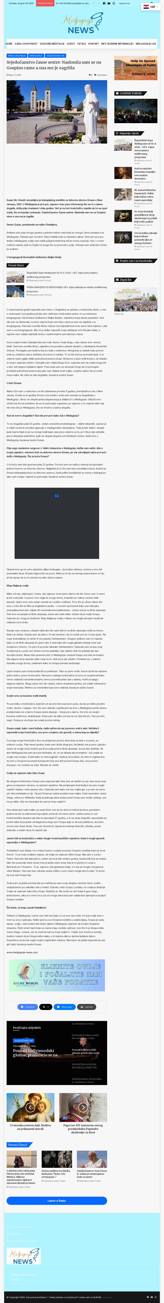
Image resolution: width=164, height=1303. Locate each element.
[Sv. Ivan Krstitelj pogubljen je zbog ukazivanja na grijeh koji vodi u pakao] (123, 216)
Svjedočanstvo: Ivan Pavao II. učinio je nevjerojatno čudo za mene (92, 1173)
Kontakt (14, 1280)
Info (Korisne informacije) (24, 1275)
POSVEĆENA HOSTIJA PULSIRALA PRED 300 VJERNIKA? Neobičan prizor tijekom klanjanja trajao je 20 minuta (38, 1052)
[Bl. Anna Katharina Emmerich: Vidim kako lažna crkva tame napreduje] (123, 194)
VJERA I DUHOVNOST (26, 43)
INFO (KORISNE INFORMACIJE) (117, 43)
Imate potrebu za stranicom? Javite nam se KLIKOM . (76, 1297)
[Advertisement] (57, 170)
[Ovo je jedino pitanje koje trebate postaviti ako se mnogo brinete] (123, 237)
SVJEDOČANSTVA (55, 55)
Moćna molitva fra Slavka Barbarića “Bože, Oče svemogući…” (56, 1173)
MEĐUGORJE (36, 55)
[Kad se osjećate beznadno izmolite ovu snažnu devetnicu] (123, 173)
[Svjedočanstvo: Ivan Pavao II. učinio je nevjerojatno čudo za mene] (92, 1159)
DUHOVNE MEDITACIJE (52, 43)
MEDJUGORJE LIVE (146, 43)
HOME (9, 43)
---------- (107, 1297)
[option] (57, 1053)
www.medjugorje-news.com (22, 952)
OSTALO (81, 43)
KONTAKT (93, 43)
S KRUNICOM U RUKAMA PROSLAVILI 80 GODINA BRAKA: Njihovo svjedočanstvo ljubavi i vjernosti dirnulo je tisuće (21, 1176)
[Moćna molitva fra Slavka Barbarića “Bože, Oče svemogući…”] (57, 1159)
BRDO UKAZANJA (17, 55)
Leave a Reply (57, 1200)
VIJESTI (71, 43)
